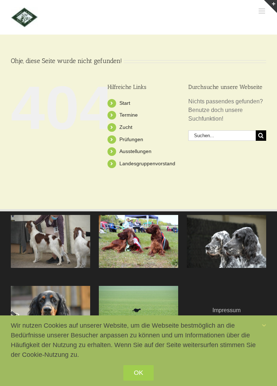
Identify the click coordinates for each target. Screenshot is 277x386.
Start (124, 103)
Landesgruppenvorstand (147, 163)
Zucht (125, 127)
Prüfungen (131, 139)
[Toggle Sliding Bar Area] (270, 6)
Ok (138, 372)
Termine (128, 115)
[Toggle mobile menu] (262, 11)
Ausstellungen (135, 151)
